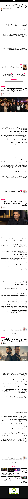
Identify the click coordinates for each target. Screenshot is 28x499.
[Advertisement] (14, 19)
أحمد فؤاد (4, 207)
